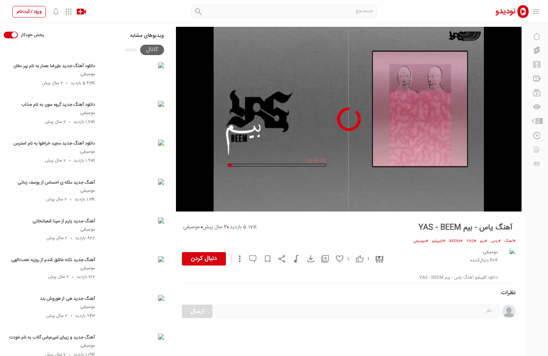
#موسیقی (420, 241)
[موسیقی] (508, 255)
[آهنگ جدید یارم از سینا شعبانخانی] (133, 234)
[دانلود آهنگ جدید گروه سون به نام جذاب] (133, 118)
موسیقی (87, 74)
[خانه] (537, 36)
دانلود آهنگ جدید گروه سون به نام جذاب (58, 104)
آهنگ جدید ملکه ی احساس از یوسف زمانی (56, 182)
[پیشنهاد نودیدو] (537, 64)
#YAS (471, 241)
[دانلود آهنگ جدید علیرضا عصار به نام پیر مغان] (133, 79)
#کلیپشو (438, 241)
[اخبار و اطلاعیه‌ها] (537, 164)
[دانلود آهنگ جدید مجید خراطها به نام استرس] (133, 157)
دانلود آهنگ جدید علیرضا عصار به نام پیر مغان (54, 66)
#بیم (483, 241)
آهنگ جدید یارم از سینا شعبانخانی (63, 221)
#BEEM (456, 241)
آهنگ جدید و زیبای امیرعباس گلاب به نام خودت (52, 337)
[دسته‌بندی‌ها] (537, 121)
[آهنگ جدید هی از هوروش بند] (133, 312)
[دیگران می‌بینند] (537, 107)
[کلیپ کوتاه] (537, 50)
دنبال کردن (204, 259)
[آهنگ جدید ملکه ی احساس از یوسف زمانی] (133, 196)
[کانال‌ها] (537, 78)
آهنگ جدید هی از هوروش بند (67, 298)
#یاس (496, 241)
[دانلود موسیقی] (293, 259)
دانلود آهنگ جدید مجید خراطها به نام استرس (54, 143)
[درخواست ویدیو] (537, 150)
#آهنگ (510, 241)
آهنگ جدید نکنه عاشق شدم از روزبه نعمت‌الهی (53, 260)
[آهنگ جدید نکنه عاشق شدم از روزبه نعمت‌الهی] (133, 273)
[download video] (307, 258)
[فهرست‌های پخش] (537, 93)
